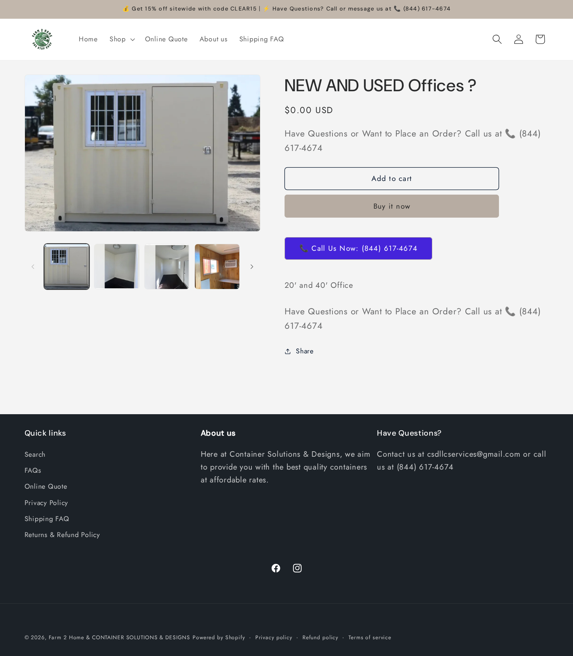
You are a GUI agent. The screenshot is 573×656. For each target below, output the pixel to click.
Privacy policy (273, 637)
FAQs (33, 470)
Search (35, 454)
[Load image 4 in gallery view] (217, 266)
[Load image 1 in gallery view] (66, 266)
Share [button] (305, 351)
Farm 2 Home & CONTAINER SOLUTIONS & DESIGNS (120, 637)
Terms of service (369, 637)
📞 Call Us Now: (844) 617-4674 (358, 248)
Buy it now (392, 206)
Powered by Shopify (219, 637)
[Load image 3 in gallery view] (166, 266)
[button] (121, 39)
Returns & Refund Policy (62, 535)
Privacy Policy (47, 503)
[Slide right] (251, 266)
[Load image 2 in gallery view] (116, 266)
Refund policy (320, 637)
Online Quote (46, 486)
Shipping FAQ (47, 519)
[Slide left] (33, 266)
